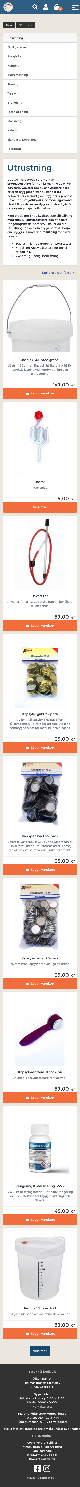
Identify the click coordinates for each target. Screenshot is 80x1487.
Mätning (13, 66)
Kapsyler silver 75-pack (40, 958)
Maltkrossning (17, 75)
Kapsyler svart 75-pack (40, 836)
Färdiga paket (17, 47)
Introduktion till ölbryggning (42, 1447)
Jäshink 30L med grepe (40, 360)
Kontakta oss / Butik (42, 1455)
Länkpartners (42, 1451)
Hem (9, 25)
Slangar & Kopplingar (22, 139)
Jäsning (12, 84)
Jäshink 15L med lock (40, 1308)
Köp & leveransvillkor (42, 1443)
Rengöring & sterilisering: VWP (40, 1186)
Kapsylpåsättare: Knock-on (40, 1072)
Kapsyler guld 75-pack (40, 714)
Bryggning (14, 102)
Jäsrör (40, 482)
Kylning (12, 130)
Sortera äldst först (57, 273)
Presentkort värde (42, 1459)
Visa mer (40, 507)
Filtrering (14, 149)
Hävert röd (40, 596)
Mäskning (14, 121)
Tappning (13, 93)
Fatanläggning (17, 112)
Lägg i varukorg (43, 393)
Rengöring (15, 56)
